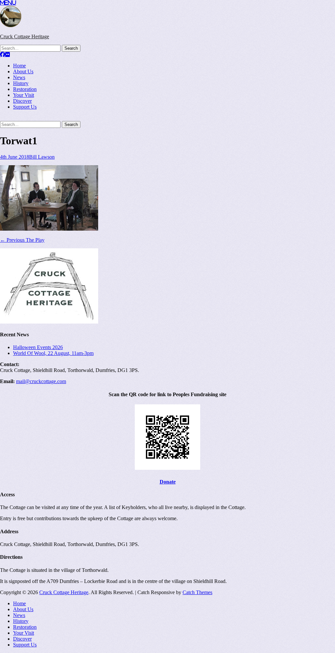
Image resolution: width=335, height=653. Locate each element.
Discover (22, 101)
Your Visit (23, 95)
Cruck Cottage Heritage (24, 36)
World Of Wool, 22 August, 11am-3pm (53, 353)
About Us (23, 71)
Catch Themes (197, 592)
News (19, 77)
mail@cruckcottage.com (41, 381)
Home (19, 65)
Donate (168, 482)
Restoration (25, 89)
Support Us (25, 107)
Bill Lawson (42, 157)
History (20, 83)
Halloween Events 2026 (38, 347)
